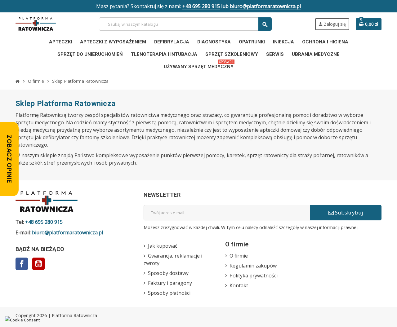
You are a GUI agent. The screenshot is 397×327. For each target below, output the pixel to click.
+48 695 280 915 (201, 6)
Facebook (22, 264)
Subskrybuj (348, 212)
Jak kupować (162, 245)
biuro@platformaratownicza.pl (265, 6)
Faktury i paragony (170, 283)
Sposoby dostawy (168, 273)
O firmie (239, 255)
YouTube (38, 264)
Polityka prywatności (254, 275)
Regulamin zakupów (253, 265)
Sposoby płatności (169, 292)
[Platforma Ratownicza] (36, 23)
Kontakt (239, 285)
